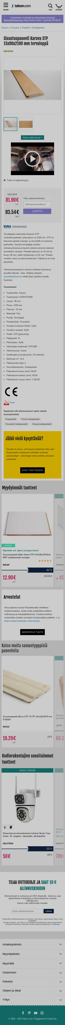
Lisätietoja (55, 1014)
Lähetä (49, 1003)
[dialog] (32, 512)
